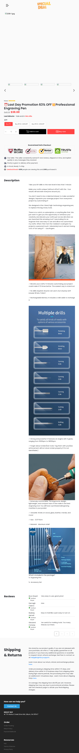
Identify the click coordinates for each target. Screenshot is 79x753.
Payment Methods (10, 731)
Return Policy (8, 729)
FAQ (5, 743)
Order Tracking (9, 726)
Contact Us (11, 706)
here (30, 664)
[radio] (8, 124)
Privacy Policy (8, 749)
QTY (5, 120)
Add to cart (34, 131)
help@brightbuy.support (40, 657)
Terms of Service (9, 746)
